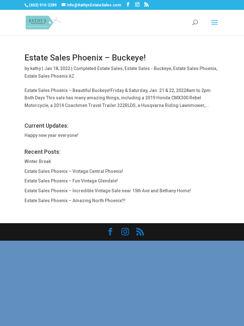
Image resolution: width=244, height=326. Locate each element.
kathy (35, 68)
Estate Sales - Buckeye (148, 68)
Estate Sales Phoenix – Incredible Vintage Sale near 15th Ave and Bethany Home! (107, 190)
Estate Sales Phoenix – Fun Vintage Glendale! (71, 180)
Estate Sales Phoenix (194, 68)
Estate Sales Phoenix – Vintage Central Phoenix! (73, 171)
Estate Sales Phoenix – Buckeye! (85, 57)
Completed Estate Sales (98, 68)
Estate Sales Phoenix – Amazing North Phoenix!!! (74, 200)
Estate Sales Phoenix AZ (49, 76)
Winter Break (37, 161)
